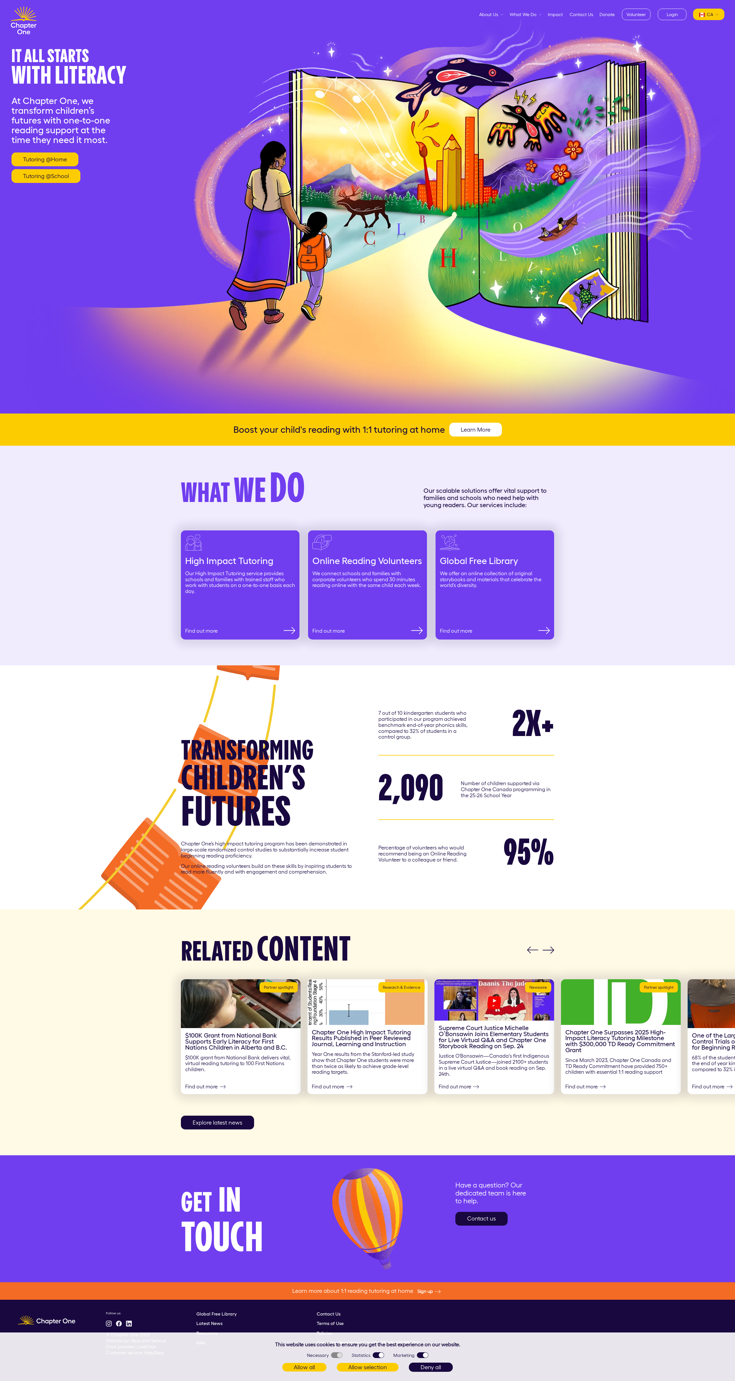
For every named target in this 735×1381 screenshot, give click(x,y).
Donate (607, 14)
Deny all (431, 1367)
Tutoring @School (46, 176)
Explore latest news (217, 1122)
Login (672, 14)
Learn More (475, 429)
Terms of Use (330, 1323)
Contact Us (581, 14)
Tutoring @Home (45, 159)
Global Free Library (216, 1313)
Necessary (318, 1355)
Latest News (209, 1323)
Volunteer (636, 14)
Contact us (481, 1218)
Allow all (304, 1367)
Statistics (361, 1355)
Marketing (404, 1355)
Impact (555, 14)
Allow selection (367, 1367)
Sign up (425, 1291)
